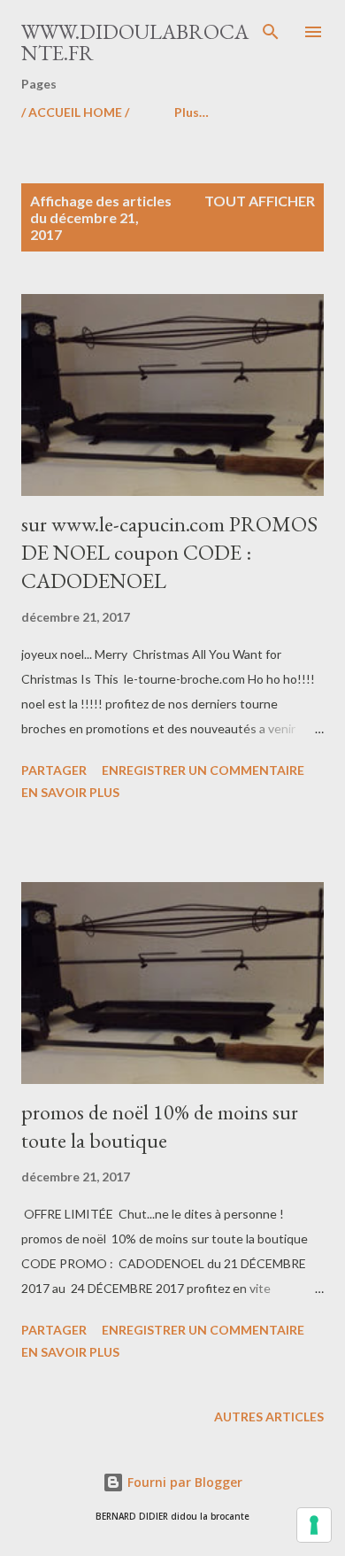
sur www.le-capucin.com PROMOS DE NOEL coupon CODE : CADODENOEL (169, 552)
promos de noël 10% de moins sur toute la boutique (159, 1126)
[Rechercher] (270, 32)
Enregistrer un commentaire (203, 770)
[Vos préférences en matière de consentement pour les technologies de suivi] (314, 1525)
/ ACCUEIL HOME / (75, 112)
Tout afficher (259, 200)
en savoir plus (70, 792)
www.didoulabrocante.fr (135, 42)
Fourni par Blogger (183, 1482)
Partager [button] (54, 770)
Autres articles (269, 1416)
